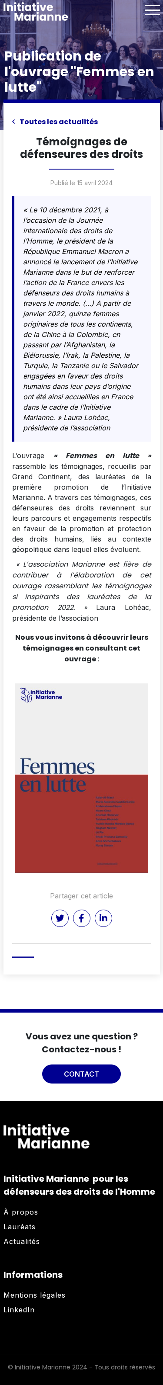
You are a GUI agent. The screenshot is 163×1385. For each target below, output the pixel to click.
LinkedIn (19, 1309)
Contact (81, 1074)
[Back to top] (150, 1350)
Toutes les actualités (58, 122)
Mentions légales (34, 1295)
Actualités (21, 1241)
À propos (20, 1212)
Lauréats (19, 1226)
